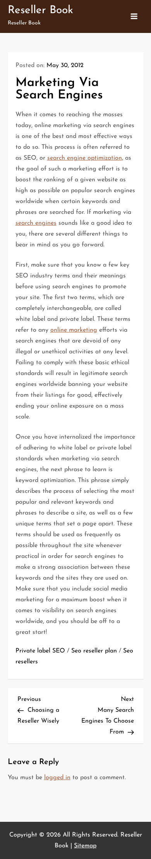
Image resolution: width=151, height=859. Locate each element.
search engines (36, 223)
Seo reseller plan (94, 651)
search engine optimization (84, 158)
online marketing (73, 330)
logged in (57, 778)
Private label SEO (40, 651)
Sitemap (85, 846)
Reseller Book (40, 10)
